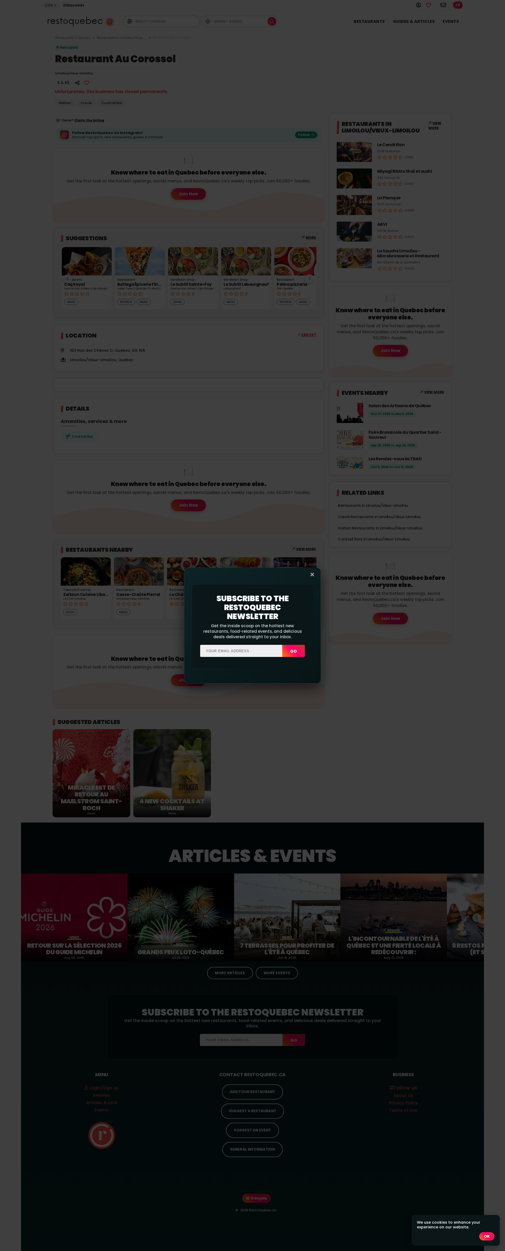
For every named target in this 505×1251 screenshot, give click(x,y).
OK (487, 1236)
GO (293, 651)
